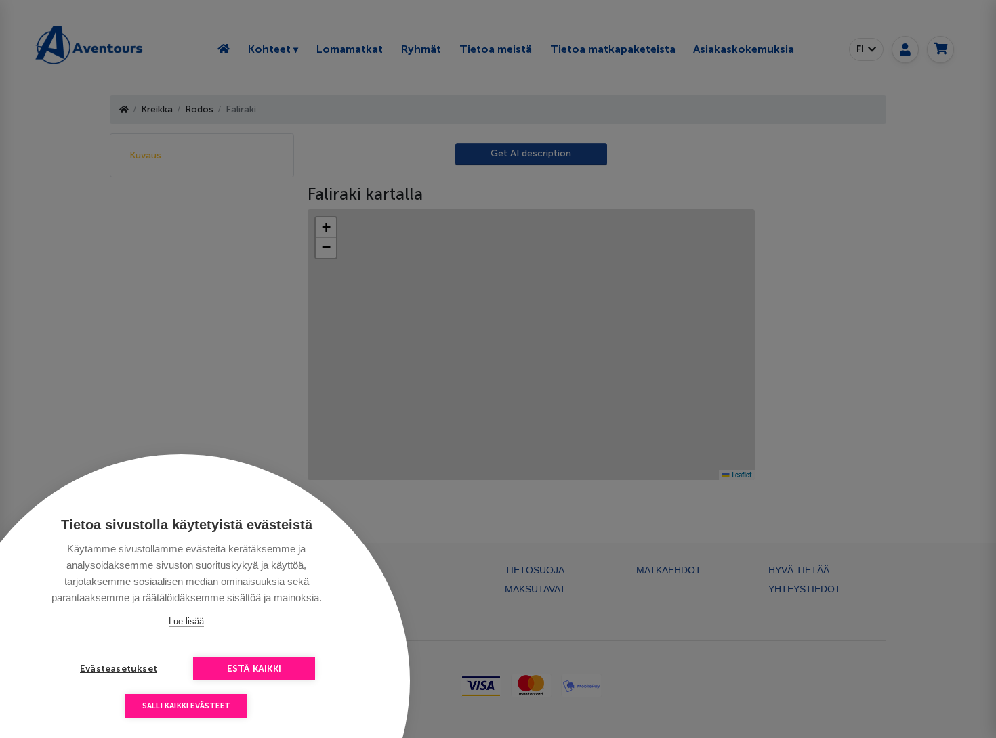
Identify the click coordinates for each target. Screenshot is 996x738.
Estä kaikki (254, 668)
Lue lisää (186, 621)
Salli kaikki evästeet (186, 705)
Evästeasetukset (118, 668)
